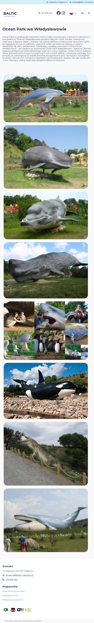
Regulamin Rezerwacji (13, 591)
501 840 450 (47, 13)
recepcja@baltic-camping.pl (82, 2)
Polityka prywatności (12, 600)
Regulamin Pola (10, 595)
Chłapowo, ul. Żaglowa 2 (58, 2)
